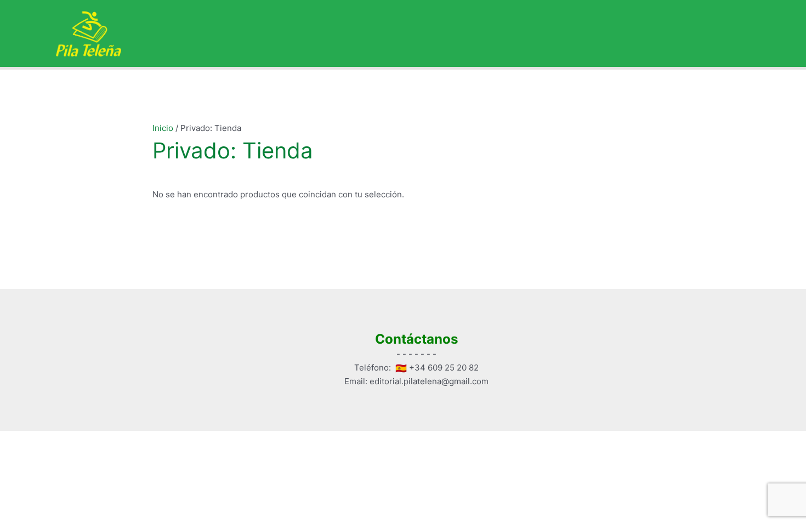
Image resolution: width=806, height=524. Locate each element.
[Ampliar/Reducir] (22, 440)
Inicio (162, 128)
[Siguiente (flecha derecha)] (68, 454)
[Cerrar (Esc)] (160, 440)
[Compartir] (114, 440)
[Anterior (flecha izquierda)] (22, 454)
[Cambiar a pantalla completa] (68, 440)
